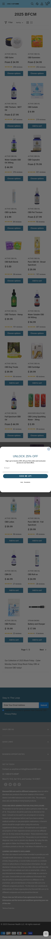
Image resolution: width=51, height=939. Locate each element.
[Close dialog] (49, 449)
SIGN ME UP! (25, 476)
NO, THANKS (25, 482)
